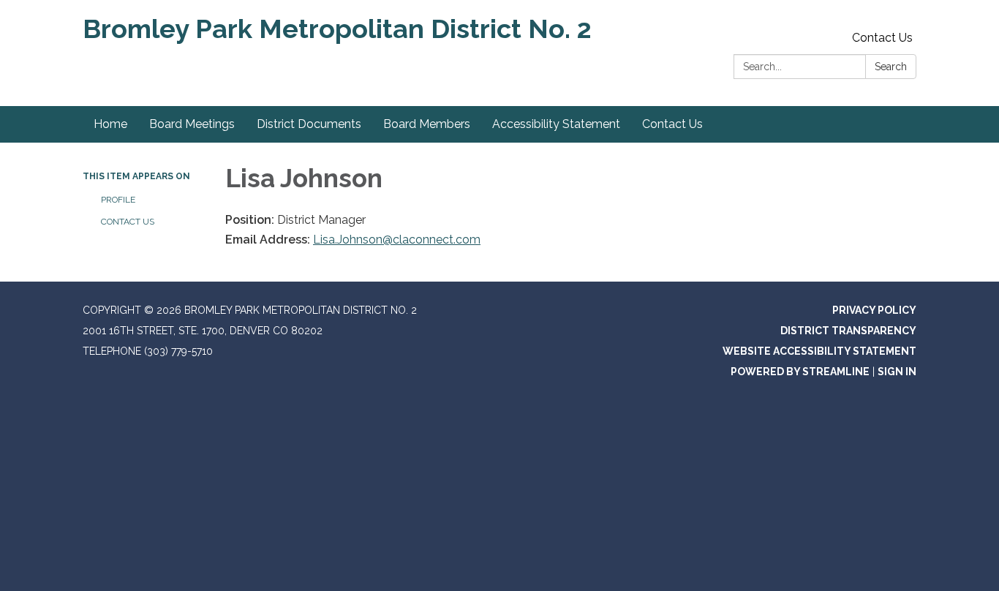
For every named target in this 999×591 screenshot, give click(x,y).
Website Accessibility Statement (819, 351)
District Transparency (848, 330)
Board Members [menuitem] (426, 124)
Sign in (897, 371)
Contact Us (882, 38)
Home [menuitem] (110, 124)
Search (891, 66)
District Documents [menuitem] (309, 124)
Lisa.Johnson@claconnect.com (396, 239)
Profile (119, 200)
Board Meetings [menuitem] (192, 124)
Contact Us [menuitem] (672, 124)
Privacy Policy (874, 310)
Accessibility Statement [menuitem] (556, 124)
